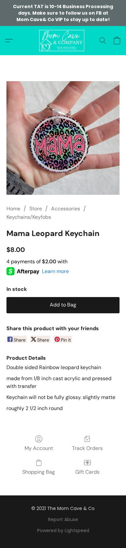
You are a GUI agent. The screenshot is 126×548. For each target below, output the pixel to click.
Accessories (65, 208)
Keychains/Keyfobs (28, 217)
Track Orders (87, 448)
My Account (39, 448)
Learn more (55, 271)
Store (35, 208)
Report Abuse (63, 519)
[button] (63, 40)
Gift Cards (87, 471)
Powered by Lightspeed (63, 530)
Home (13, 208)
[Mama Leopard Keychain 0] (63, 138)
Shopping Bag (38, 471)
